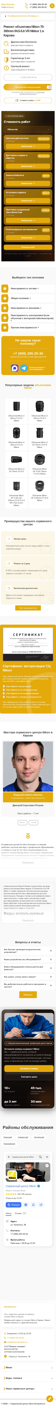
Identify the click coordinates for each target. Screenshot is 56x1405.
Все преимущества (28, 608)
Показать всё (28, 247)
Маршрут (16, 1205)
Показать (28, 995)
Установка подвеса (16, 192)
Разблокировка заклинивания (21, 229)
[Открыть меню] (52, 5)
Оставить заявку (29, 1068)
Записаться (26, 146)
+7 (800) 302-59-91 (38, 7)
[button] (22, 822)
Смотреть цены (29, 1076)
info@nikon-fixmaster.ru (17, 1342)
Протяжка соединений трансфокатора (17, 211)
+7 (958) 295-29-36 (38, 4)
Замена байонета (15, 175)
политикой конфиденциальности (32, 93)
